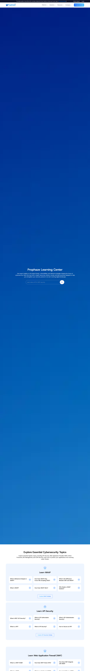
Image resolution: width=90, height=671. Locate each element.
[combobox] (42, 282)
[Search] (62, 282)
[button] (76, 1)
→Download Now (62, 1)
